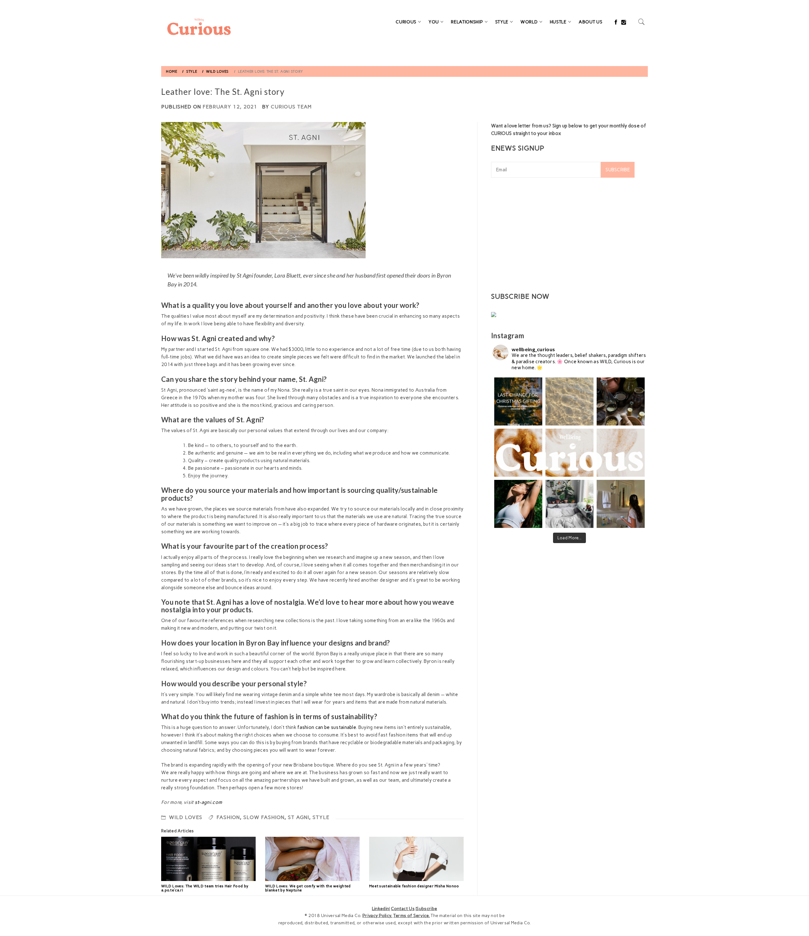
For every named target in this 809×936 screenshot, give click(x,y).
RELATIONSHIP (467, 22)
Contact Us (403, 908)
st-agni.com (208, 802)
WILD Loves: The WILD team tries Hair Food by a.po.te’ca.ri (204, 888)
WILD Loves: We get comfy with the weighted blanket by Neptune (308, 888)
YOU (434, 22)
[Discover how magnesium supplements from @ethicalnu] (518, 504)
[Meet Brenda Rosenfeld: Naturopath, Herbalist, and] (621, 401)
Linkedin (380, 908)
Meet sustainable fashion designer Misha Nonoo (414, 886)
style (321, 817)
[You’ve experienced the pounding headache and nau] (621, 504)
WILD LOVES (185, 817)
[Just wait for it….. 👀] (621, 453)
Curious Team (291, 107)
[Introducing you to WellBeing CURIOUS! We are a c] (518, 453)
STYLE (502, 22)
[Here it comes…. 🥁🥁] (569, 453)
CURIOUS (406, 22)
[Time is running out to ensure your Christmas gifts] (518, 401)
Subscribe (617, 170)
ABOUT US (591, 22)
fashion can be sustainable (326, 727)
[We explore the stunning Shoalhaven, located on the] (569, 401)
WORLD (529, 22)
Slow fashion (263, 817)
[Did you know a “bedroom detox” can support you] (569, 504)
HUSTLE (558, 22)
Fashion (228, 817)
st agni (298, 817)
